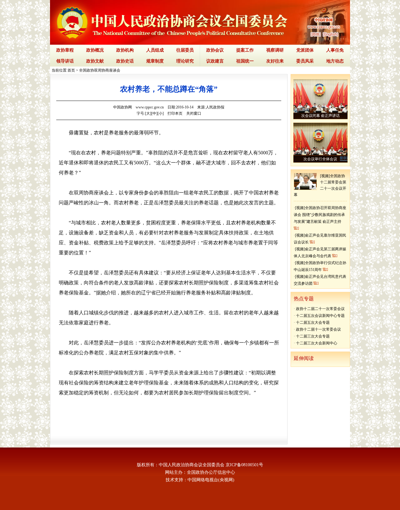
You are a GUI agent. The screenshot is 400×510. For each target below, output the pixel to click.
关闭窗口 (193, 113)
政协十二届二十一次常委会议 (320, 309)
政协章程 (65, 50)
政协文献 (95, 61)
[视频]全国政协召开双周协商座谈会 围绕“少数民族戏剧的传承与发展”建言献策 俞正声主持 (320, 215)
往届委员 (185, 50)
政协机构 (125, 50)
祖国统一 (245, 61)
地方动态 (335, 61)
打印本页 (175, 113)
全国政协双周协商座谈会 (99, 70)
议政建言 (215, 61)
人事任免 (335, 50)
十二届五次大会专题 (313, 322)
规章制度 (155, 61)
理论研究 (185, 61)
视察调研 (275, 50)
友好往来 (275, 61)
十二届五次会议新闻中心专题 (320, 315)
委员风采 (305, 61)
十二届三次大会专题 (313, 336)
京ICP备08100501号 (244, 464)
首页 (71, 70)
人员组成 (155, 50)
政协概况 (95, 50)
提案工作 (245, 50)
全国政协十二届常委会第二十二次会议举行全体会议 (320, 155)
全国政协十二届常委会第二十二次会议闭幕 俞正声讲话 (320, 112)
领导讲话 (65, 61)
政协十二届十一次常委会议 (318, 329)
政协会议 (215, 50)
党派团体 (305, 50)
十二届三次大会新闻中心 (316, 343)
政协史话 (125, 61)
